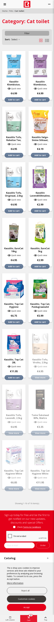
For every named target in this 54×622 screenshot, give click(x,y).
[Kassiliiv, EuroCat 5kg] (40, 231)
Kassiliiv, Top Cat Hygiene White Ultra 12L (40, 473)
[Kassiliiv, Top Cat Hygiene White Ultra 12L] (40, 453)
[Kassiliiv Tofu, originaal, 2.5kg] (14, 175)
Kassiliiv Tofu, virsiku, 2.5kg (40, 361)
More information (15, 583)
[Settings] (49, 4)
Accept (27, 607)
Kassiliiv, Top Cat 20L (13, 361)
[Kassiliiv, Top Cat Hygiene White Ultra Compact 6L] (14, 453)
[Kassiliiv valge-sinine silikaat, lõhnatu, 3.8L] (40, 120)
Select (11, 39)
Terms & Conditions (32, 527)
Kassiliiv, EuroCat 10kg (13, 250)
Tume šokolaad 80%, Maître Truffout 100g (40, 418)
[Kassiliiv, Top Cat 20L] (14, 342)
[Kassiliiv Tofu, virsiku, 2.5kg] (40, 342)
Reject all (25, 590)
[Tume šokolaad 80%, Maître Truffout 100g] (40, 398)
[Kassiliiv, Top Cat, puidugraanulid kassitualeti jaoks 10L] (40, 286)
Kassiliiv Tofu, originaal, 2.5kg (14, 194)
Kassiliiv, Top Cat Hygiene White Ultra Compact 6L (14, 473)
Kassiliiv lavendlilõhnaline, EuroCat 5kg (40, 195)
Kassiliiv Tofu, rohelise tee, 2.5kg (14, 140)
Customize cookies (26, 599)
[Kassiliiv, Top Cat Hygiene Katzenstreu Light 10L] (14, 286)
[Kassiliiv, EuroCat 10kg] (14, 231)
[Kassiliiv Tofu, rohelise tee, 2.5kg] (14, 120)
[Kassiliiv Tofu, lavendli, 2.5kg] (14, 398)
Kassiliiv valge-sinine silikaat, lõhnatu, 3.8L (40, 140)
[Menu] (4, 4)
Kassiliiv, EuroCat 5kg (40, 250)
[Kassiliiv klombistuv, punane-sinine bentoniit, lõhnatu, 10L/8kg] (14, 64)
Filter (27, 33)
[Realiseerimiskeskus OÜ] (27, 4)
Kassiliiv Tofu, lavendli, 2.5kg (14, 417)
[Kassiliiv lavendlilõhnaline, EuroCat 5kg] (40, 175)
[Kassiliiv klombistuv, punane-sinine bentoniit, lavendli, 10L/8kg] (40, 64)
